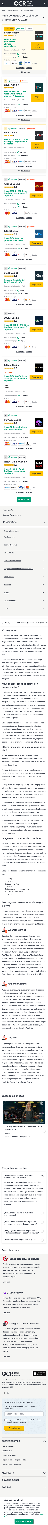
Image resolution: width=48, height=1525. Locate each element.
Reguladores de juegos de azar (14, 1460)
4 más (34, 162)
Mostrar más (24, 499)
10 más (34, 347)
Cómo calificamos (9, 1455)
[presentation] (43, 1131)
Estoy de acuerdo (24, 1521)
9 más (34, 300)
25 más (34, 213)
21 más (34, 488)
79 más (34, 402)
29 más (34, 63)
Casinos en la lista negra (11, 1464)
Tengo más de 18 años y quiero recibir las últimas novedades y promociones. (24, 1421)
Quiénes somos (8, 1446)
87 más (34, 255)
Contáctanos (7, 1451)
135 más (34, 111)
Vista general (10, 623)
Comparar (20, 68)
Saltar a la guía (11, 522)
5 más (34, 444)
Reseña (29, 68)
